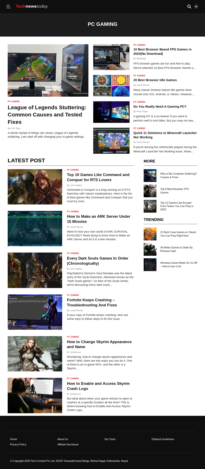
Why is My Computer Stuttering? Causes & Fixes (178, 175)
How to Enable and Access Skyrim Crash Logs (98, 386)
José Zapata (76, 185)
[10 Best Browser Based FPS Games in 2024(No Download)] (111, 57)
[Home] (32, 7)
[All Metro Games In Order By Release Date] (150, 249)
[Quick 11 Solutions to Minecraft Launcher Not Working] (111, 141)
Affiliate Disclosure (68, 444)
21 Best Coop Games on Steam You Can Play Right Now (178, 234)
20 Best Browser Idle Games (155, 80)
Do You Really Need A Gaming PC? (159, 106)
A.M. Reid (15, 128)
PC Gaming (14, 101)
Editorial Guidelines (163, 439)
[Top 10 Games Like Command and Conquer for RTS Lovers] (35, 186)
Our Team (109, 439)
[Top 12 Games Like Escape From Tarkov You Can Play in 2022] (150, 206)
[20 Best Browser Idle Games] (111, 85)
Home (13, 439)
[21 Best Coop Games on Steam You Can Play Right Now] (150, 234)
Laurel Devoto (143, 85)
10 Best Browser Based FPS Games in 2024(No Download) (162, 51)
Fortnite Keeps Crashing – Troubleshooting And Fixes (92, 302)
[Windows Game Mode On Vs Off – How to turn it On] (150, 264)
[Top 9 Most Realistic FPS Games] (150, 191)
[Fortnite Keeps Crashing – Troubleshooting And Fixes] (35, 312)
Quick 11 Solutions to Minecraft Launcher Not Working (165, 135)
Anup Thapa (142, 111)
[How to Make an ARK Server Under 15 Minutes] (35, 228)
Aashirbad (141, 58)
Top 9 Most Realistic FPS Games (174, 191)
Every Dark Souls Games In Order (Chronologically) (97, 260)
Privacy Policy (18, 444)
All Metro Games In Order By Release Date (176, 249)
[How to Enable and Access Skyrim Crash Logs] (35, 395)
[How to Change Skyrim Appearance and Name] (35, 353)
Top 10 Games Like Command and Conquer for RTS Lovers (98, 177)
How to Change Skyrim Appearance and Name (99, 344)
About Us (62, 439)
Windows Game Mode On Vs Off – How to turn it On (178, 264)
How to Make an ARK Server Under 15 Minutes (98, 219)
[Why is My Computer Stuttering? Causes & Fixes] (150, 175)
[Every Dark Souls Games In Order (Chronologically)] (35, 270)
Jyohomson (75, 352)
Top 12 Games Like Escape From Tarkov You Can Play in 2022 (176, 206)
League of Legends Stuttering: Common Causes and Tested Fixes (47, 114)
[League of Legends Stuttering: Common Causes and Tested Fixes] (48, 70)
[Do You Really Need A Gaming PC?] (111, 112)
